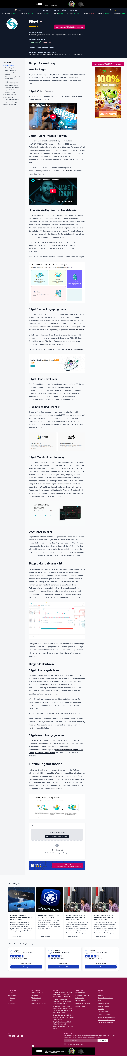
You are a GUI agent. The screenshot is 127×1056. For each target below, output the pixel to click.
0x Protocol (71, 54)
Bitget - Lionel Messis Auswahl (11, 73)
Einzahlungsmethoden (9, 104)
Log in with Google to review (58, 836)
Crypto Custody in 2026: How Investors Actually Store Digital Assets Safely (63, 1017)
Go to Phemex (101, 967)
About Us (101, 1009)
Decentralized (80, 992)
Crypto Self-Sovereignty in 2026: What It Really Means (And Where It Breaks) (62, 1001)
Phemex (12, 1003)
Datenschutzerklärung (105, 998)
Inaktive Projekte (103, 1006)
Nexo (11, 1000)
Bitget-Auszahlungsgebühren (13, 102)
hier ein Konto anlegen (74, 349)
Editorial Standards (104, 1014)
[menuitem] (47, 10)
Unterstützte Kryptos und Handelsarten (12, 77)
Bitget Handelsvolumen (11, 85)
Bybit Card (35, 995)
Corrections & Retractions (106, 1017)
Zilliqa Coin (62, 54)
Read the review (26, 963)
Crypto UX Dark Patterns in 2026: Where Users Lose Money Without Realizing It (62, 994)
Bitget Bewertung (8, 65)
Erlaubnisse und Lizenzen (12, 87)
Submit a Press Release (105, 1022)
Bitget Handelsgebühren (12, 99)
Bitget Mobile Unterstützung (13, 90)
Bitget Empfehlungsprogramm (11, 81)
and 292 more (79, 54)
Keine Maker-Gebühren (83, 1003)
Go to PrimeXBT (63, 967)
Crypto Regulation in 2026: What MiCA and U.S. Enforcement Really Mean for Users (63, 1025)
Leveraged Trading (10, 92)
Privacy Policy (79, 1044)
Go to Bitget (69, 26)
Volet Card (35, 1000)
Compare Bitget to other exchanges (41, 48)
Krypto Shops (80, 1006)
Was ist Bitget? (9, 68)
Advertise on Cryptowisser (106, 1020)
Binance (12, 998)
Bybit (11, 992)
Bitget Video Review (11, 70)
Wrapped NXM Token (43, 54)
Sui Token (32, 54)
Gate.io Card (36, 998)
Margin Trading (80, 1000)
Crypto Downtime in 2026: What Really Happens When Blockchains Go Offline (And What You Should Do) (62, 1009)
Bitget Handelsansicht (9, 95)
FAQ (99, 992)
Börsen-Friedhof (103, 1003)
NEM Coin (55, 54)
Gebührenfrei (79, 998)
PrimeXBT (13, 995)
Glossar (100, 995)
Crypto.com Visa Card (39, 1003)
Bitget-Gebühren (8, 97)
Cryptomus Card (37, 992)
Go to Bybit (26, 967)
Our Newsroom (103, 1011)
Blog (99, 1000)
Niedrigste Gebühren (82, 995)
